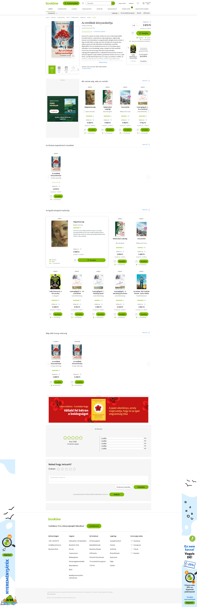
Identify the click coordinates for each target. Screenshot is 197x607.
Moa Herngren (107, 111)
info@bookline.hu (54, 545)
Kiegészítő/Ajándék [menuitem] (142, 9)
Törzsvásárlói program (128, 13)
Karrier (71, 549)
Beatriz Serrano (90, 111)
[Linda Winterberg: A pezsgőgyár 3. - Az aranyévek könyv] (143, 97)
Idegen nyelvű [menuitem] (112, 9)
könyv (90, 87)
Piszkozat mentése (123, 487)
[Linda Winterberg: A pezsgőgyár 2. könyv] (98, 281)
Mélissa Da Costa (125, 111)
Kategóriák (51, 13)
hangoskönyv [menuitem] (87, 9)
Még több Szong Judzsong (56, 333)
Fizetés (112, 545)
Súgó (111, 561)
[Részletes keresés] (83, 3)
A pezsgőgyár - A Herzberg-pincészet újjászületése (120, 292)
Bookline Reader (95, 549)
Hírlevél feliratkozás (96, 557)
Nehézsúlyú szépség (108, 108)
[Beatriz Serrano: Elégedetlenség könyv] (90, 97)
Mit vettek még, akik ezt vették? (95, 81)
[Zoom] (73, 56)
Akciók (139, 13)
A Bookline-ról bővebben (77, 541)
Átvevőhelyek (114, 553)
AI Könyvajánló (72, 3)
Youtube (136, 553)
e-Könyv (55, 341)
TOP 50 (92, 565)
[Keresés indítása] (113, 3)
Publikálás (141, 487)
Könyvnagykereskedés (76, 561)
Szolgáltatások (115, 541)
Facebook (136, 541)
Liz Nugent (55, 296)
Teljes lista (145, 80)
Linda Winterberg (143, 111)
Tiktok (135, 549)
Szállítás (113, 549)
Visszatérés (125, 107)
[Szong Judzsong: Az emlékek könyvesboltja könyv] (63, 39)
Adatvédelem (73, 565)
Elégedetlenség (90, 107)
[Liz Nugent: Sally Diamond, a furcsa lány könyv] (55, 281)
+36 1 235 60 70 (53, 541)
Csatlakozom (94, 526)
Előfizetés (147, 13)
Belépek (131, 3)
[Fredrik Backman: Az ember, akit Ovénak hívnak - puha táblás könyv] (141, 281)
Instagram (137, 545)
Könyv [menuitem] (50, 9)
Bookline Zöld (74, 545)
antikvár (77, 341)
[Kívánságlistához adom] (133, 33)
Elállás (112, 565)
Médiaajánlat (73, 557)
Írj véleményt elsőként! (99, 31)
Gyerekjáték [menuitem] (127, 8)
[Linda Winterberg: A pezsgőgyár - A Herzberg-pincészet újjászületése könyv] (120, 281)
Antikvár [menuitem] (100, 9)
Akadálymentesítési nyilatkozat (76, 576)
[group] (52, 70)
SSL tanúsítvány (51, 594)
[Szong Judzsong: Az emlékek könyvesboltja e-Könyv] (56, 351)
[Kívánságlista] (138, 3)
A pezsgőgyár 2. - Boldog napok (98, 292)
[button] (78, 70)
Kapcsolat (113, 557)
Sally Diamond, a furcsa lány (55, 292)
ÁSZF (70, 570)
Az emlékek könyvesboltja (56, 174)
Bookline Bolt (53, 549)
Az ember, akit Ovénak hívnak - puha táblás (141, 292)
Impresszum (73, 553)
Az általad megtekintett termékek (60, 145)
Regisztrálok (122, 3)
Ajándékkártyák (94, 545)
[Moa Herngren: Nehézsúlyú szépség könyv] (107, 97)
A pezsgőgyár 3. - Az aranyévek (143, 108)
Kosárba (145, 33)
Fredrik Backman (141, 296)
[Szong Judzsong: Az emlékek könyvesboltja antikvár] (77, 351)
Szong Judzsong (56, 178)
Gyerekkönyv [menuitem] (62, 9)
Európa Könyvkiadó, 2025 (88, 28)
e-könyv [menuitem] (74, 9)
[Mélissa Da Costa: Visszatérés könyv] (125, 97)
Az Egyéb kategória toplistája (57, 210)
